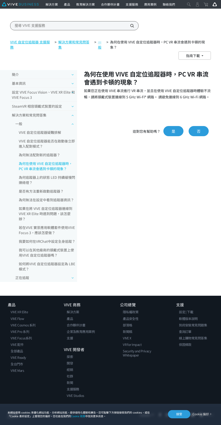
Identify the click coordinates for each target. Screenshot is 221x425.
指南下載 (193, 55)
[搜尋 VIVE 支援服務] (129, 25)
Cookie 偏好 (201, 414)
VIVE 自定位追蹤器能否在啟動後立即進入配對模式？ (47, 143)
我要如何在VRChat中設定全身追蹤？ (47, 241)
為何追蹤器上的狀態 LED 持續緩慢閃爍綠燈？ (47, 180)
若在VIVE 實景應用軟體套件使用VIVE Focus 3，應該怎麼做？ (47, 230)
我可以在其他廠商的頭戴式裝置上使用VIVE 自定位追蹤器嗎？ (46, 252)
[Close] (189, 4)
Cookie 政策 (78, 416)
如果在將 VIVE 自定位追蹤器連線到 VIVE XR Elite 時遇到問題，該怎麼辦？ (45, 213)
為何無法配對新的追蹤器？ (39, 154)
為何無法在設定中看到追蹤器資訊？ (46, 199)
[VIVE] (20, 4)
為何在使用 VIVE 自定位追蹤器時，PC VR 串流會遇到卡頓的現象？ (45, 166)
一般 (99, 44)
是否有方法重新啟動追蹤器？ (41, 191)
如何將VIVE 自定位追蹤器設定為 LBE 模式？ (47, 266)
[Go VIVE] (214, 4)
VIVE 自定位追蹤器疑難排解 (40, 132)
